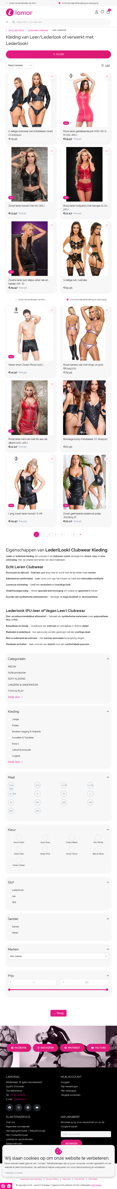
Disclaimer (79, 1179)
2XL (37, 802)
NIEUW (12, 666)
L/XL (91, 785)
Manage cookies (14, 1173)
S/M (64, 785)
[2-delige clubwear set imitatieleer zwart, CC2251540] (31, 100)
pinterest (74, 1048)
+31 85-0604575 (17, 1095)
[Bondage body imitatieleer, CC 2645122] (86, 407)
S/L (37, 785)
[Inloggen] (96, 12)
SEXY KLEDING (16, 678)
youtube (100, 1048)
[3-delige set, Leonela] (86, 248)
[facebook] (9, 1107)
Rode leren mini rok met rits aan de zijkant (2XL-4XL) (27, 441)
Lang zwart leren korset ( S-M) (25, 513)
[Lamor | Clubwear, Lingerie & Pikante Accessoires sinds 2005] (19, 12)
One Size (11, 786)
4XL (90, 802)
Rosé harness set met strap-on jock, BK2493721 (83, 366)
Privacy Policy (52, 1179)
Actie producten (17, 672)
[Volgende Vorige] (80, 534)
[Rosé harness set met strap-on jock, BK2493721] (86, 333)
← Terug (58, 1013)
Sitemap (66, 1179)
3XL (64, 802)
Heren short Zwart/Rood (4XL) (25, 364)
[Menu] (7, 22)
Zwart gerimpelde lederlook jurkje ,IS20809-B (82, 515)
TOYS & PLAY (16, 690)
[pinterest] (28, 1107)
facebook (21, 1048)
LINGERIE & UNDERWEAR (23, 684)
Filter (60, 54)
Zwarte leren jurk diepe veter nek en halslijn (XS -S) (28, 282)
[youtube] (37, 1107)
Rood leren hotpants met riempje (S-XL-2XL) (85, 207)
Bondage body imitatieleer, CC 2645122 (85, 439)
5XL (11, 811)
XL (11, 802)
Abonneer (71, 1143)
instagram (47, 1048)
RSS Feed (93, 1179)
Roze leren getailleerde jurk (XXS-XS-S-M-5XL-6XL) (85, 133)
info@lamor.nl (20, 1099)
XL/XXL (11, 794)
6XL (37, 811)
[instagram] (18, 1107)
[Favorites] (102, 12)
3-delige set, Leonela (75, 280)
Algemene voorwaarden (31, 1179)
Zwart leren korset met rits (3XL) (26, 205)
